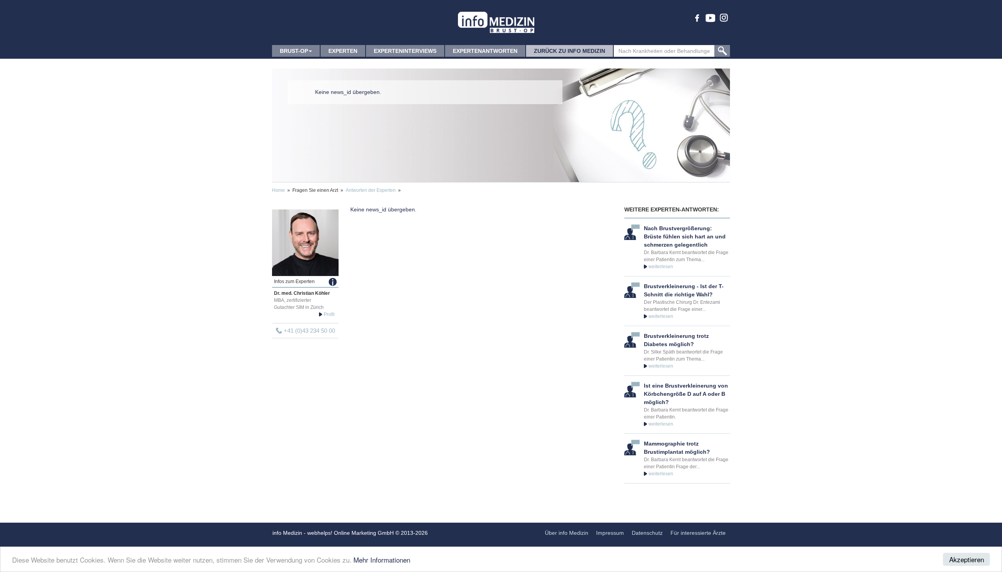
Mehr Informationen (381, 560)
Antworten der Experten (371, 190)
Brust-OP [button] (294, 51)
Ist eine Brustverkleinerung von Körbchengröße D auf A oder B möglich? (686, 394)
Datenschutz (647, 533)
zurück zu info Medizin (569, 51)
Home (278, 190)
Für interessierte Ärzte (698, 533)
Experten (342, 51)
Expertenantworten (485, 51)
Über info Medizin (566, 533)
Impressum (610, 533)
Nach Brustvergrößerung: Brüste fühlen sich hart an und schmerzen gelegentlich (685, 236)
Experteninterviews (405, 51)
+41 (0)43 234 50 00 (309, 330)
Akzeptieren (966, 559)
